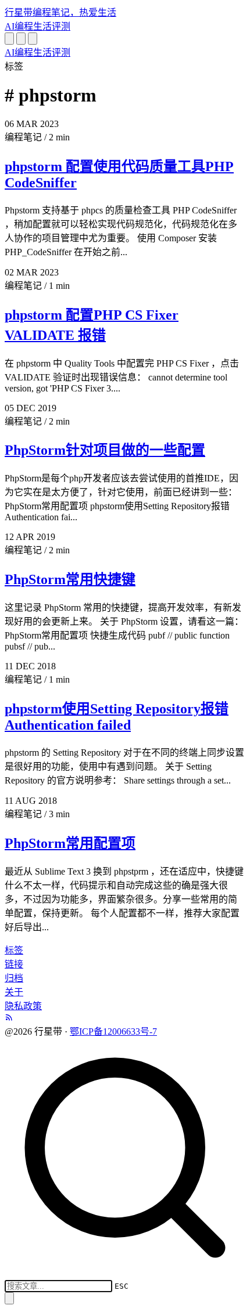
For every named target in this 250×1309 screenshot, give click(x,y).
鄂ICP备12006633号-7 (113, 1031)
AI (10, 26)
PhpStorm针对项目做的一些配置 (105, 450)
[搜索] (9, 38)
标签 (14, 950)
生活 (42, 26)
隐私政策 (23, 1006)
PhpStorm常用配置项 (70, 843)
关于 (14, 992)
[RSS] (9, 1018)
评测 (61, 26)
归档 (14, 978)
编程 (24, 26)
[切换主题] (21, 38)
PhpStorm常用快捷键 (70, 579)
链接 (14, 964)
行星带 (60, 12)
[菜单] (32, 38)
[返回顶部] (9, 1298)
